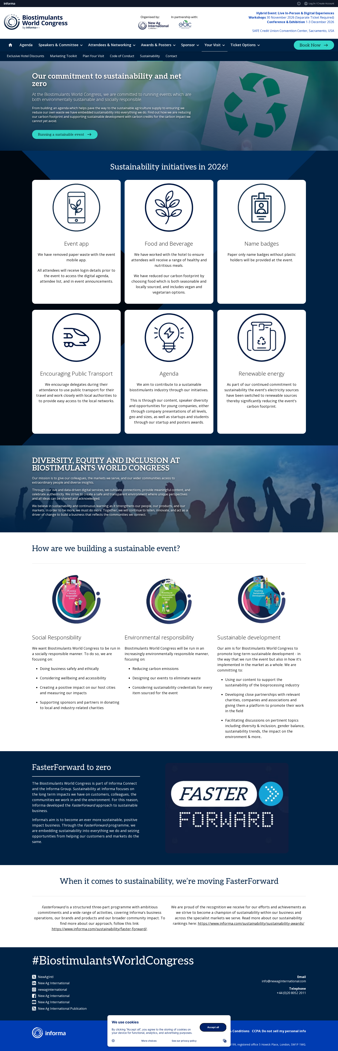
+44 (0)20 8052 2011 (291, 993)
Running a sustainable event (61, 134)
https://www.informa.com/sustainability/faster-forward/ (99, 929)
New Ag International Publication (62, 1008)
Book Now (310, 45)
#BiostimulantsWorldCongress (113, 961)
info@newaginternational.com (284, 981)
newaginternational (52, 989)
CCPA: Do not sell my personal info (279, 1031)
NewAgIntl (45, 977)
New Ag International (53, 983)
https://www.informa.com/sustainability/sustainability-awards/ (251, 923)
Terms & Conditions (233, 1031)
